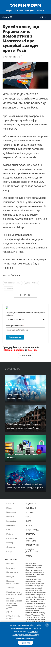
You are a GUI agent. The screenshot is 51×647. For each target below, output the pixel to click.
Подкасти (31, 504)
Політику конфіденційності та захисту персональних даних (26, 634)
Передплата (12, 572)
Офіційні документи (32, 550)
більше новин (25, 355)
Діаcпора (10, 547)
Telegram (7, 350)
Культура (10, 543)
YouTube (33, 350)
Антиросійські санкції (12, 283)
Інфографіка (32, 530)
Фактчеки (10, 525)
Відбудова (11, 512)
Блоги (29, 525)
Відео (28, 521)
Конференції (32, 545)
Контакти (10, 568)
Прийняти (25, 643)
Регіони (9, 534)
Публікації (31, 508)
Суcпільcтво (11, 538)
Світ (8, 530)
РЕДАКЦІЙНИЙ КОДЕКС (13, 617)
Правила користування (12, 582)
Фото (28, 517)
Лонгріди (30, 534)
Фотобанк (19, 10)
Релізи (29, 556)
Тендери (10, 587)
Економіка (11, 521)
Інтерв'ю (30, 512)
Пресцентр (30, 10)
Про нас (10, 563)
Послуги (8, 10)
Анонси (40, 10)
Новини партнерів (31, 539)
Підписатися (15, 337)
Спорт (9, 551)
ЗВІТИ (9, 612)
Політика (10, 516)
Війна (8, 508)
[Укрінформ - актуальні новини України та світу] (25, 5)
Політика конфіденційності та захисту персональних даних (14, 603)
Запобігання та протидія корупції (14, 593)
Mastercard (8, 288)
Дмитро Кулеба (31, 283)
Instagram (19, 350)
